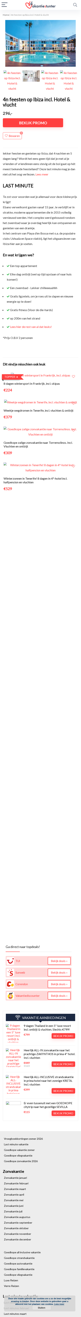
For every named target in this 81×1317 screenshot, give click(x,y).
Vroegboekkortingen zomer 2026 (23, 1138)
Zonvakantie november (17, 1233)
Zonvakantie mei (13, 1200)
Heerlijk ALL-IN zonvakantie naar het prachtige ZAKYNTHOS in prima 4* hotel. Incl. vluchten (49, 1054)
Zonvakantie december (17, 1239)
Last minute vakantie (16, 1144)
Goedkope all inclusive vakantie (22, 1252)
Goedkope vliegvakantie (18, 1155)
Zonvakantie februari (16, 1183)
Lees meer (41, 174)
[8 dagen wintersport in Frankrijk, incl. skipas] (40, 375)
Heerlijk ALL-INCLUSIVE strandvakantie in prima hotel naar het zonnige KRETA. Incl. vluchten (49, 1080)
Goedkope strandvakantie (19, 1257)
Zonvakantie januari (15, 1177)
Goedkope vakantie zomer (19, 1149)
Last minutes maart (15, 1313)
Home (6, 14)
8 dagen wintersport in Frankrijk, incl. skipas (32, 383)
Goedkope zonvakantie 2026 (21, 1161)
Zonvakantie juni (13, 1205)
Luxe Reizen (11, 1280)
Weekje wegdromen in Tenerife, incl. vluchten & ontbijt (38, 410)
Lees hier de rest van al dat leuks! (31, 326)
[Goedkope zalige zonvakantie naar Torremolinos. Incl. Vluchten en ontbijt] (40, 429)
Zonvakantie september (18, 1222)
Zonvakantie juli (13, 1211)
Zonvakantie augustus (17, 1217)
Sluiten (41, 1307)
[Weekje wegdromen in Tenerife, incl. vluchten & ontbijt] (40, 402)
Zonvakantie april (14, 1194)
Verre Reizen (11, 1285)
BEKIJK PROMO (33, 123)
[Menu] (4, 5)
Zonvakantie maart (15, 1189)
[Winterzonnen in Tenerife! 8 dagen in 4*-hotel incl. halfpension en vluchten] (40, 465)
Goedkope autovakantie (18, 1263)
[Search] (75, 5)
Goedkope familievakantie (19, 1269)
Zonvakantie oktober (16, 1228)
